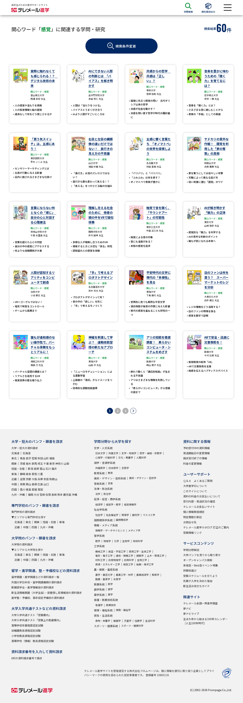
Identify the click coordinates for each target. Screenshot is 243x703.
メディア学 (134, 530)
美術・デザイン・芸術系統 (110, 478)
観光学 (136, 515)
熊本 (60, 494)
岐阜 (28, 474)
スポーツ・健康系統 (106, 626)
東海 (14, 474)
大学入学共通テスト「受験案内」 (31, 615)
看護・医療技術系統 (106, 600)
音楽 (110, 483)
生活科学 (150, 621)
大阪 (34, 479)
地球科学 (138, 541)
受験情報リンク (192, 532)
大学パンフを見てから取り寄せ (202, 555)
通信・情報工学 (124, 555)
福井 (54, 468)
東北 (14, 458)
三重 (40, 474)
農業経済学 (142, 575)
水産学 (117, 579)
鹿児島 (67, 494)
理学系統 (99, 536)
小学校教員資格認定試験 (26, 636)
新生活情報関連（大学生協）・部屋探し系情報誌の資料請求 (46, 593)
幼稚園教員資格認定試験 (26, 630)
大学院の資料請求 (22, 544)
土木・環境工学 (155, 555)
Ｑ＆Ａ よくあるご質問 (197, 481)
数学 (97, 541)
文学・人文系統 (103, 448)
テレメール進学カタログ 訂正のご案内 (206, 527)
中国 (14, 484)
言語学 (125, 468)
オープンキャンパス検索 (197, 560)
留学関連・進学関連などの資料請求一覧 (35, 577)
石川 (48, 468)
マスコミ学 (149, 515)
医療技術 (111, 605)
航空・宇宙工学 (117, 551)
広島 (40, 484)
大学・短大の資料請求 (24, 448)
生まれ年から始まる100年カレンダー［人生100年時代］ (205, 621)
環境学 (125, 515)
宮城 (34, 458)
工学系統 (99, 546)
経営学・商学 (113, 504)
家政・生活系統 (103, 615)
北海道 (15, 453)
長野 (36, 468)
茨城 (22, 463)
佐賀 (48, 494)
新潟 (30, 468)
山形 (46, 458)
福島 (52, 458)
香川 (22, 489)
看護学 (99, 605)
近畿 (14, 479)
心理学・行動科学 (105, 457)
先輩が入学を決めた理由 (197, 581)
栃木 (28, 463)
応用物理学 (114, 560)
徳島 (28, 489)
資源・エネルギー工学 (107, 564)
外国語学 (100, 468)
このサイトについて (195, 491)
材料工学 (100, 560)
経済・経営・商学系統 (107, 499)
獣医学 (155, 575)
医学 (110, 584)
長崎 (54, 494)
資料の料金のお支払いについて (201, 496)
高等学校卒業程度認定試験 (27, 625)
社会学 (99, 515)
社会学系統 (100, 509)
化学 (116, 541)
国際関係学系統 (103, 520)
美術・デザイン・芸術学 (142, 478)
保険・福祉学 (123, 610)
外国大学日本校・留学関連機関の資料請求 (36, 582)
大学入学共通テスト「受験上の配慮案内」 (36, 620)
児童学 (127, 621)
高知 (40, 489)
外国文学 (113, 453)
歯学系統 (99, 589)
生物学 (126, 541)
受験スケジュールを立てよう (200, 576)
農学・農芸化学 (104, 575)
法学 (97, 494)
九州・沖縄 (18, 494)
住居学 (138, 621)
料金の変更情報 (192, 463)
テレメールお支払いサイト (199, 507)
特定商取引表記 (192, 517)
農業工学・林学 (124, 575)
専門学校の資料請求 (23, 512)
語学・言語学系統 (104, 463)
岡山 (28, 484)
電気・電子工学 (104, 555)
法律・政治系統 (103, 489)
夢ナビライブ (191, 614)
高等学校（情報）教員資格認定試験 (32, 641)
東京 (52, 463)
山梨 (66, 463)
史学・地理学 (129, 453)
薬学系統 (99, 595)
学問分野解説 (191, 550)
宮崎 (42, 494)
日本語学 (113, 468)
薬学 (110, 594)
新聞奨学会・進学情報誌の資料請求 (32, 587)
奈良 (46, 479)
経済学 (99, 504)
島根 (34, 484)
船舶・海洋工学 (145, 564)
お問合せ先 (189, 522)
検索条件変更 (125, 46)
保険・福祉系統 (103, 610)
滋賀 (22, 479)
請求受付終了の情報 (195, 458)
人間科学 (141, 457)
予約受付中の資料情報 (196, 448)
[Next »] (133, 411)
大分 (36, 494)
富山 (42, 468)
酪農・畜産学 (102, 579)
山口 (46, 484)
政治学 (107, 494)
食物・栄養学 (102, 621)
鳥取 (22, 484)
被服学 (117, 621)
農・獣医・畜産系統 (106, 569)
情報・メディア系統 (106, 525)
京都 (28, 479)
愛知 (34, 474)
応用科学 (129, 560)
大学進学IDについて (195, 486)
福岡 (30, 494)
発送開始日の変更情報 (196, 453)
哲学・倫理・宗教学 (151, 453)
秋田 (40, 458)
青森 (22, 458)
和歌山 (53, 479)
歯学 (110, 589)
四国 (14, 489)
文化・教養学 (125, 457)
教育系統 (99, 473)
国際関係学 (122, 520)
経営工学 (128, 564)
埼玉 (40, 463)
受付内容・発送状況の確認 (199, 501)
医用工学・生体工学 (140, 551)
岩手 (28, 458)
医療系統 (99, 584)
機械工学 (100, 551)
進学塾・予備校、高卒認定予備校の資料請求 (38, 598)
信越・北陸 (18, 468)
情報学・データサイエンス (110, 530)
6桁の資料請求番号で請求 (26, 658)
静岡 (22, 474)
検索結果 (210, 28)
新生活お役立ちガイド (196, 586)
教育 (110, 473)
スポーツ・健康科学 (132, 625)
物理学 (107, 541)
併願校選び (189, 570)
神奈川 (59, 463)
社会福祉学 (112, 515)
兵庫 (40, 479)
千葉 (46, 463)
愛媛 (34, 489)
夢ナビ (187, 608)
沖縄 (74, 494)
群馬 (34, 463)
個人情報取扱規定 (193, 512)
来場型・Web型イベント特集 (200, 565)
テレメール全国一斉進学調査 (200, 603)
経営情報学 (130, 504)
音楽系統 (99, 483)
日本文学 (100, 453)
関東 (14, 463)
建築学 (140, 555)
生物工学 (142, 560)
